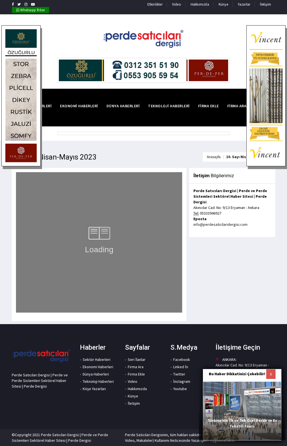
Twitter (179, 374)
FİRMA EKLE (208, 105)
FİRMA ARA (237, 105)
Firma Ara (136, 366)
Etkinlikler (155, 4)
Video (176, 4)
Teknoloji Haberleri (98, 381)
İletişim (265, 4)
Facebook (181, 359)
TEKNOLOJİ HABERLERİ (169, 105)
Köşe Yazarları (94, 388)
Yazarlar (244, 4)
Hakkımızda (200, 4)
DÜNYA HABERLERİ (123, 105)
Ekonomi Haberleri (98, 366)
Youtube (180, 388)
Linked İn (180, 366)
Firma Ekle (136, 374)
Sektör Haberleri (96, 359)
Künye (223, 4)
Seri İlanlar (136, 359)
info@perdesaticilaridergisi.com (220, 224)
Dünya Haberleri (96, 374)
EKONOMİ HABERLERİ (79, 105)
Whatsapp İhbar (32, 10)
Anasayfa (214, 156)
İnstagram (181, 381)
